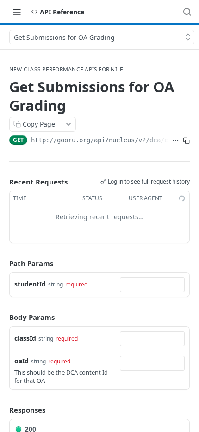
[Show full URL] (175, 140)
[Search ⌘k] (187, 11)
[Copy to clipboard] (186, 140)
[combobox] (152, 284)
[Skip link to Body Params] (3, 317)
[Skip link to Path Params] (3, 263)
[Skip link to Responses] (3, 410)
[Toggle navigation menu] (16, 11)
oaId (21, 360)
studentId (30, 284)
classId (25, 338)
